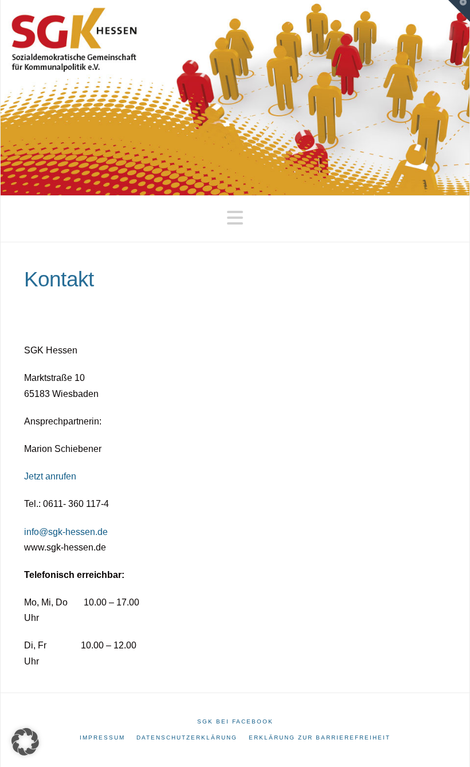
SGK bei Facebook (235, 721)
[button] (235, 218)
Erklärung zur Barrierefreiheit (319, 737)
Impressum (102, 737)
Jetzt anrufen (50, 476)
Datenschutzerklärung (186, 737)
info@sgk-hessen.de (66, 532)
